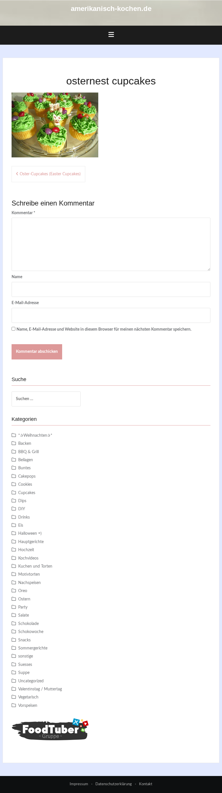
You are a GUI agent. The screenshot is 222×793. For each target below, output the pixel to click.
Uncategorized (31, 681)
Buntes (24, 468)
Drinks (24, 517)
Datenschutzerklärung (113, 784)
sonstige (25, 656)
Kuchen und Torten (35, 566)
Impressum (79, 784)
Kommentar (23, 213)
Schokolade (28, 624)
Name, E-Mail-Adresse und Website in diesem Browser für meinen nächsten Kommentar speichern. (103, 329)
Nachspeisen (29, 583)
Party (22, 607)
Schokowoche (30, 632)
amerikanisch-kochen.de (111, 8)
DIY (21, 509)
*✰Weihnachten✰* (35, 436)
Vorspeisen (27, 706)
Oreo (22, 591)
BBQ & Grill (28, 452)
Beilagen (25, 460)
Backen (24, 444)
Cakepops (27, 476)
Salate (23, 615)
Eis (20, 525)
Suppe (23, 673)
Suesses (25, 665)
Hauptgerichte (31, 542)
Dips (22, 501)
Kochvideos (28, 558)
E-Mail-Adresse (25, 303)
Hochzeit (26, 550)
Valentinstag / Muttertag (40, 689)
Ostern (24, 599)
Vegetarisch (28, 697)
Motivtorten (29, 574)
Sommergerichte (32, 648)
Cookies (25, 485)
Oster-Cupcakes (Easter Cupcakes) (50, 174)
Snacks (24, 640)
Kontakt (145, 784)
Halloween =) (30, 534)
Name (17, 277)
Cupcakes (26, 493)
